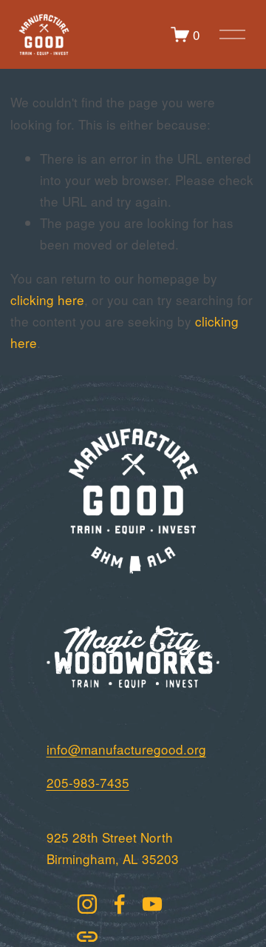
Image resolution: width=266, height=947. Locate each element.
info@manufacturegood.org (126, 749)
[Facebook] (119, 904)
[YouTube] (152, 904)
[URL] (87, 936)
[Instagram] (87, 904)
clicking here (47, 299)
